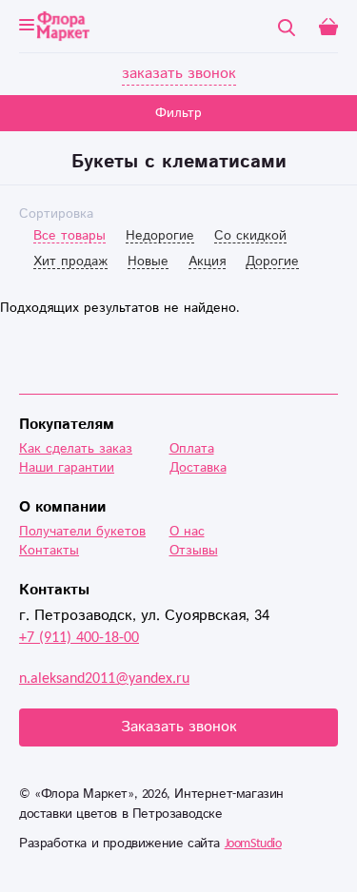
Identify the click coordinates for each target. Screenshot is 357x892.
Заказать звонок (179, 727)
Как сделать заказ (75, 448)
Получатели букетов (82, 531)
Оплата (191, 448)
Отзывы (193, 550)
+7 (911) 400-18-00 (79, 638)
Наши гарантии (66, 467)
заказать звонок (179, 74)
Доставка (198, 467)
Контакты (49, 550)
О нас (187, 531)
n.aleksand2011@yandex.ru (104, 678)
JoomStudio (253, 843)
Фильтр (178, 113)
